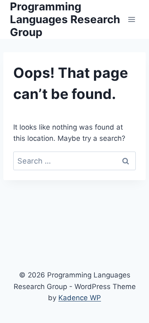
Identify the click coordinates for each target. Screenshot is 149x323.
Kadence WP (79, 298)
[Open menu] (131, 19)
